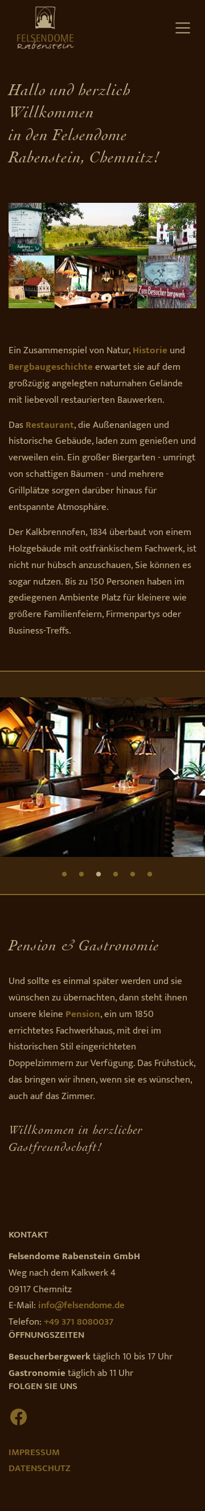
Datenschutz (40, 1468)
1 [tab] (64, 874)
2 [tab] (81, 874)
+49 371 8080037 (78, 1322)
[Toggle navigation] (182, 28)
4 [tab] (115, 874)
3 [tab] (98, 874)
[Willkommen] (41, 27)
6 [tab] (149, 874)
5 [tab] (132, 874)
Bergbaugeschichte (51, 367)
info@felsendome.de (81, 1305)
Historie (150, 350)
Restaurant (50, 425)
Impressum (34, 1452)
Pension (82, 1014)
